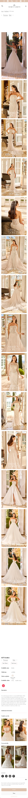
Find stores (13, 663)
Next (10, 15)
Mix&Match (6, 11)
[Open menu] (26, 6)
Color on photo (5, 676)
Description (4, 690)
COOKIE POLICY (14, 796)
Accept (14, 789)
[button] (26, 779)
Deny (14, 793)
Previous (5, 15)
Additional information (6, 710)
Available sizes (5, 668)
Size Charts (5, 663)
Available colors (5, 680)
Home (2, 11)
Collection (3, 672)
